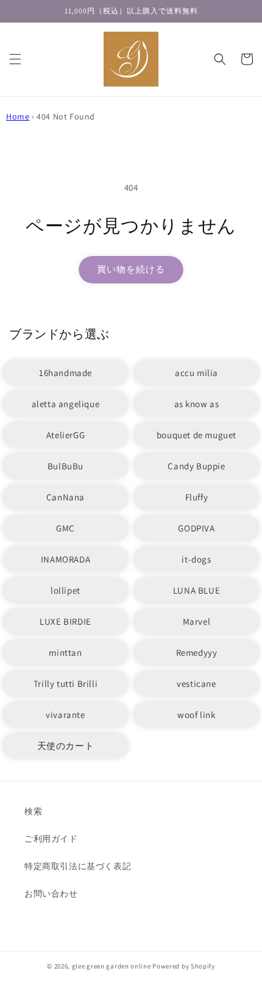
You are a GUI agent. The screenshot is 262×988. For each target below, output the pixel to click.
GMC (65, 528)
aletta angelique (66, 404)
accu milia (196, 372)
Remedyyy (197, 652)
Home (17, 116)
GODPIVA (196, 528)
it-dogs (196, 559)
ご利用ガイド (51, 838)
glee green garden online (111, 966)
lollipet (65, 590)
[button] (15, 59)
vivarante (65, 714)
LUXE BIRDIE (65, 621)
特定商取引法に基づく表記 (77, 866)
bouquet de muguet (196, 435)
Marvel (197, 621)
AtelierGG (65, 435)
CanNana (65, 497)
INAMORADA (65, 559)
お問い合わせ (51, 893)
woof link (196, 714)
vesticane (196, 683)
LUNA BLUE (196, 590)
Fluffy (196, 497)
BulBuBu (65, 466)
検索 (33, 811)
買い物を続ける (131, 269)
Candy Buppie (196, 466)
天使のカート (65, 746)
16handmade (65, 372)
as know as (196, 404)
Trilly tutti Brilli (65, 683)
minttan (65, 652)
